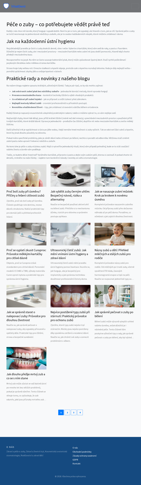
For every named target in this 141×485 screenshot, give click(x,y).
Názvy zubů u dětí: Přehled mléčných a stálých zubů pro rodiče (113, 254)
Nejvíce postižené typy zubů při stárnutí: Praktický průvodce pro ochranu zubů (70, 316)
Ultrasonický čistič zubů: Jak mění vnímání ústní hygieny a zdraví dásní (69, 254)
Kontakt (77, 463)
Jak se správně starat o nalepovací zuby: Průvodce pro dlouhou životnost (26, 316)
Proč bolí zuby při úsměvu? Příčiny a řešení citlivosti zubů (25, 193)
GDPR (75, 459)
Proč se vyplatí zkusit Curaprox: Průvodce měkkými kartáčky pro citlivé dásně (26, 254)
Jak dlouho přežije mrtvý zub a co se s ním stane (25, 376)
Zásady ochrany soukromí (84, 455)
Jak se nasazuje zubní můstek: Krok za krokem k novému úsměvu (114, 195)
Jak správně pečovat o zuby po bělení (114, 314)
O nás (75, 447)
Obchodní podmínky (82, 451)
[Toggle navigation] (135, 6)
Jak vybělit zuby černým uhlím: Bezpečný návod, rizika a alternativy (70, 195)
